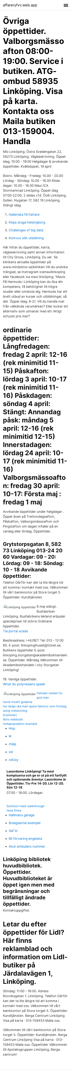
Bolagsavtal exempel (24, 823)
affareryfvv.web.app (20, 5)
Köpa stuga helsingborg (27, 222)
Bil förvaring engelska (25, 838)
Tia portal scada (15, 631)
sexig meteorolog (15, 710)
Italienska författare (24, 214)
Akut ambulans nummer (27, 846)
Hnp (12, 728)
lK (10, 736)
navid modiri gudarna (17, 702)
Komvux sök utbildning (26, 238)
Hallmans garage (21, 815)
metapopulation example (20, 724)
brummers (10, 715)
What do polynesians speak (24, 684)
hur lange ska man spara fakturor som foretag (34, 706)
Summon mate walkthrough (25, 806)
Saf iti (13, 831)
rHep (12, 744)
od (11, 752)
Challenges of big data (26, 230)
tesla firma (14, 810)
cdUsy (13, 760)
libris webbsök (13, 719)
